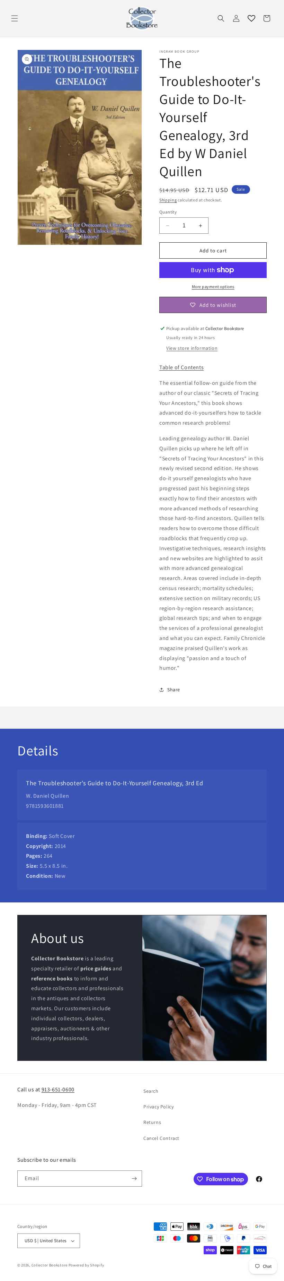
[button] (14, 18)
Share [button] (173, 689)
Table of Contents (181, 367)
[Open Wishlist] (251, 18)
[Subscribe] (134, 1178)
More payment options (213, 286)
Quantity (168, 212)
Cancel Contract (161, 1138)
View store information (192, 348)
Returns (152, 1122)
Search (151, 1091)
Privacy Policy (158, 1106)
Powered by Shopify (86, 1265)
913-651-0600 (58, 1089)
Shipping (168, 199)
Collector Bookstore (50, 1265)
